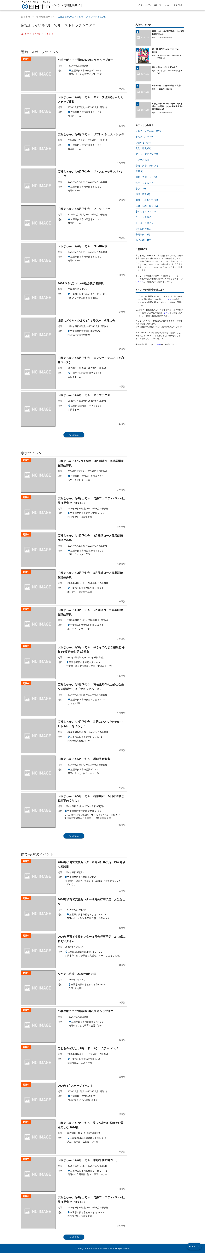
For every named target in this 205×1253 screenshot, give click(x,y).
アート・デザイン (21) (147, 154)
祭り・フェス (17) (144, 182)
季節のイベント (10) (146, 211)
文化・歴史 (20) (143, 148)
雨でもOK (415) (143, 240)
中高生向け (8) (143, 234)
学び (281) (141, 188)
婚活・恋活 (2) (143, 194)
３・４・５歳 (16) (144, 222)
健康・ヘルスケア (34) (147, 200)
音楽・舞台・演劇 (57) (147, 165)
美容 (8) (139, 171)
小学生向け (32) (143, 228)
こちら (140, 282)
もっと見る (74, 434)
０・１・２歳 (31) (144, 217)
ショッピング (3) (144, 142)
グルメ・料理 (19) (144, 136)
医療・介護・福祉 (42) (147, 205)
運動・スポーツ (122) (146, 177)
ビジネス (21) (142, 159)
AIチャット (194, 1246)
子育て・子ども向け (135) (148, 131)
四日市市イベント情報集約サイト (38, 16)
